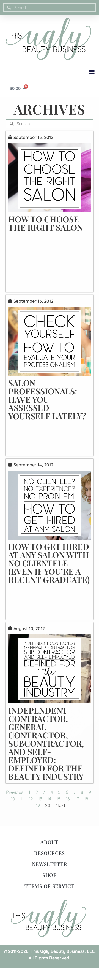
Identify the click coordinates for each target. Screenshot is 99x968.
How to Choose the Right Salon (45, 223)
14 (49, 799)
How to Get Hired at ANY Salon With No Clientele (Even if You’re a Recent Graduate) (49, 563)
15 (58, 799)
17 (77, 799)
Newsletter (49, 864)
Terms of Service (49, 886)
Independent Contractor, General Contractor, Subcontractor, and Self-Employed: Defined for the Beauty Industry (46, 743)
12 (31, 799)
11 (22, 799)
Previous (14, 792)
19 (38, 805)
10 (13, 799)
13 (40, 799)
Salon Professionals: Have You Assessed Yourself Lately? (47, 399)
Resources (49, 853)
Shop (49, 875)
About (49, 842)
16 (68, 799)
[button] (91, 71)
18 (86, 799)
